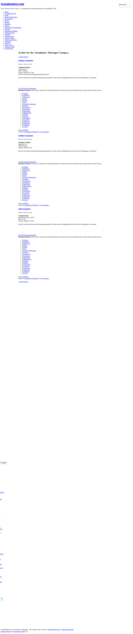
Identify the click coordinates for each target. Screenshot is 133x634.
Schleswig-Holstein (11, 40)
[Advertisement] (41, 83)
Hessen (7, 26)
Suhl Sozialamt (24, 209)
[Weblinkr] (25, 125)
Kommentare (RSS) (19, 631)
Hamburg (8, 24)
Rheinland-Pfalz (10, 33)
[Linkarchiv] (26, 107)
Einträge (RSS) (5, 631)
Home (6, 12)
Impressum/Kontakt (67, 629)
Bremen (7, 22)
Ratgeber (7, 43)
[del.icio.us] (26, 97)
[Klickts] (25, 106)
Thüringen (8, 41)
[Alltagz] (25, 93)
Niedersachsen (9, 36)
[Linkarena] (26, 109)
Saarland (7, 34)
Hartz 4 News (9, 45)
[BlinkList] (26, 95)
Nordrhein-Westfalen (11, 31)
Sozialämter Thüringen (31, 132)
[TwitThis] (25, 120)
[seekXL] (25, 116)
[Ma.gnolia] (26, 111)
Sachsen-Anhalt (9, 38)
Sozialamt (25, 130)
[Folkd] (24, 100)
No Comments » (44, 132)
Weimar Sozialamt (25, 60)
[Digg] (24, 99)
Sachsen (7, 29)
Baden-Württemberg (11, 17)
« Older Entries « (23, 57)
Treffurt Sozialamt (25, 136)
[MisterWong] (26, 113)
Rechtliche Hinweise (53, 629)
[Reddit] (25, 114)
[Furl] (24, 102)
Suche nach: (122, 4)
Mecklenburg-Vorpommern (13, 27)
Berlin (6, 15)
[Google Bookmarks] (29, 104)
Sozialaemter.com (12, 4)
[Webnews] (26, 121)
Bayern (7, 20)
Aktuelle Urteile (10, 47)
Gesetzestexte (9, 48)
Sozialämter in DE (10, 13)
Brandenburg (9, 19)
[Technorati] (26, 118)
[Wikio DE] (26, 123)
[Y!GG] (25, 127)
